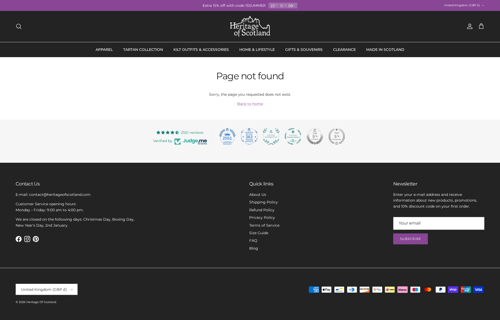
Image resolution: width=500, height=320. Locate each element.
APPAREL (104, 49)
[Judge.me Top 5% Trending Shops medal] (336, 136)
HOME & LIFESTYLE (257, 49)
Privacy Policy (262, 217)
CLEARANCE (344, 49)
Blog (253, 248)
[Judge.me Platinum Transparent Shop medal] (293, 136)
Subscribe (410, 239)
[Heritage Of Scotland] (250, 26)
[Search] (19, 26)
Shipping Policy (263, 202)
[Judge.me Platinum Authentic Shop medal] (271, 136)
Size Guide (258, 233)
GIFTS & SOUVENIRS (304, 49)
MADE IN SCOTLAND (385, 49)
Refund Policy (261, 210)
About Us (257, 194)
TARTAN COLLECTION (143, 49)
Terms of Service (264, 225)
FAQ (253, 240)
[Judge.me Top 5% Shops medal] (315, 136)
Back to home (250, 103)
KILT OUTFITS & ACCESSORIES (201, 49)
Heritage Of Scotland (41, 302)
